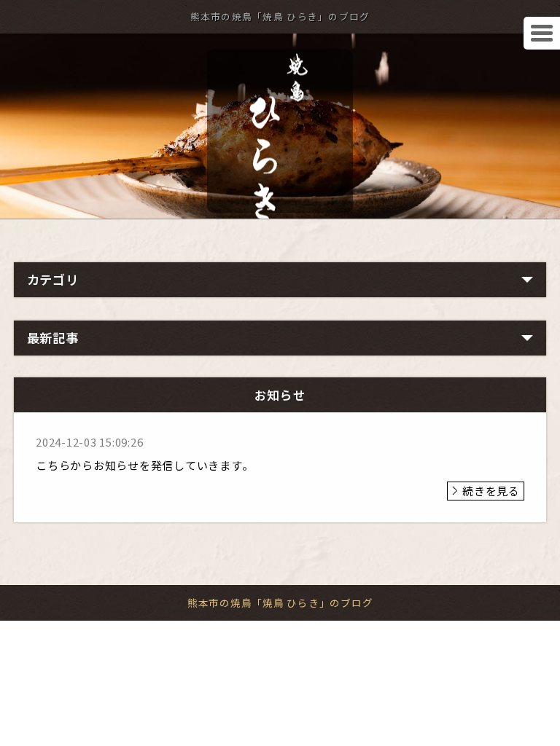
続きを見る (491, 490)
